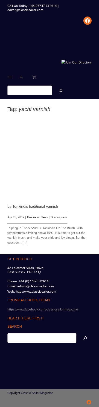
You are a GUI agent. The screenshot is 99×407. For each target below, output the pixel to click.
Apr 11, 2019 (15, 217)
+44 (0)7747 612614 (34, 281)
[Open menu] (10, 77)
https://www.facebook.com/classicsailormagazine (42, 309)
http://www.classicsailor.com (36, 291)
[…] (25, 242)
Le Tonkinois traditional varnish (32, 206)
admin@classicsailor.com (35, 286)
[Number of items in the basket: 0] (34, 77)
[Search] (60, 90)
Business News (37, 217)
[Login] (21, 77)
